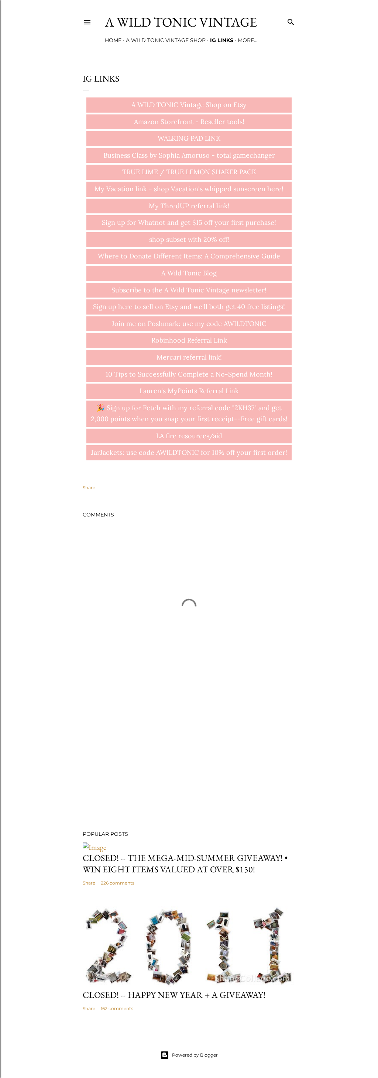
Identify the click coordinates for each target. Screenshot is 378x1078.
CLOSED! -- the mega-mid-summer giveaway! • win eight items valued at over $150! (185, 863)
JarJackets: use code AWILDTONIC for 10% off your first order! (189, 452)
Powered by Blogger (195, 1055)
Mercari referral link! (189, 357)
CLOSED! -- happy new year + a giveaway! (174, 994)
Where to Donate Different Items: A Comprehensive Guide (189, 256)
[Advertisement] (189, 760)
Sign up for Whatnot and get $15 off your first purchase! (189, 222)
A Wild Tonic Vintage (181, 22)
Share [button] (89, 487)
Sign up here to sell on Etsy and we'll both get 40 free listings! (189, 306)
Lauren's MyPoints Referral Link (189, 391)
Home (113, 40)
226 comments (117, 883)
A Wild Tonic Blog (189, 273)
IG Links (221, 40)
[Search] (290, 20)
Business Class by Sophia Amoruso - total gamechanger (189, 155)
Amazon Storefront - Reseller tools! (189, 121)
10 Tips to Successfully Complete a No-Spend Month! (189, 374)
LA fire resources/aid (189, 436)
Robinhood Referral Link (189, 340)
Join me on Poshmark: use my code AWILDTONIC (189, 323)
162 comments (117, 1008)
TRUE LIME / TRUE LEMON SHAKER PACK (189, 172)
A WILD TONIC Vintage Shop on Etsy (189, 104)
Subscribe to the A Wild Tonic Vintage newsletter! (189, 290)
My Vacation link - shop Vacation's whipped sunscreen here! (189, 189)
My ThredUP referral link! (189, 206)
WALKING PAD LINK (189, 138)
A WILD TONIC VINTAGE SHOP (166, 40)
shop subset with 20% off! (189, 239)
